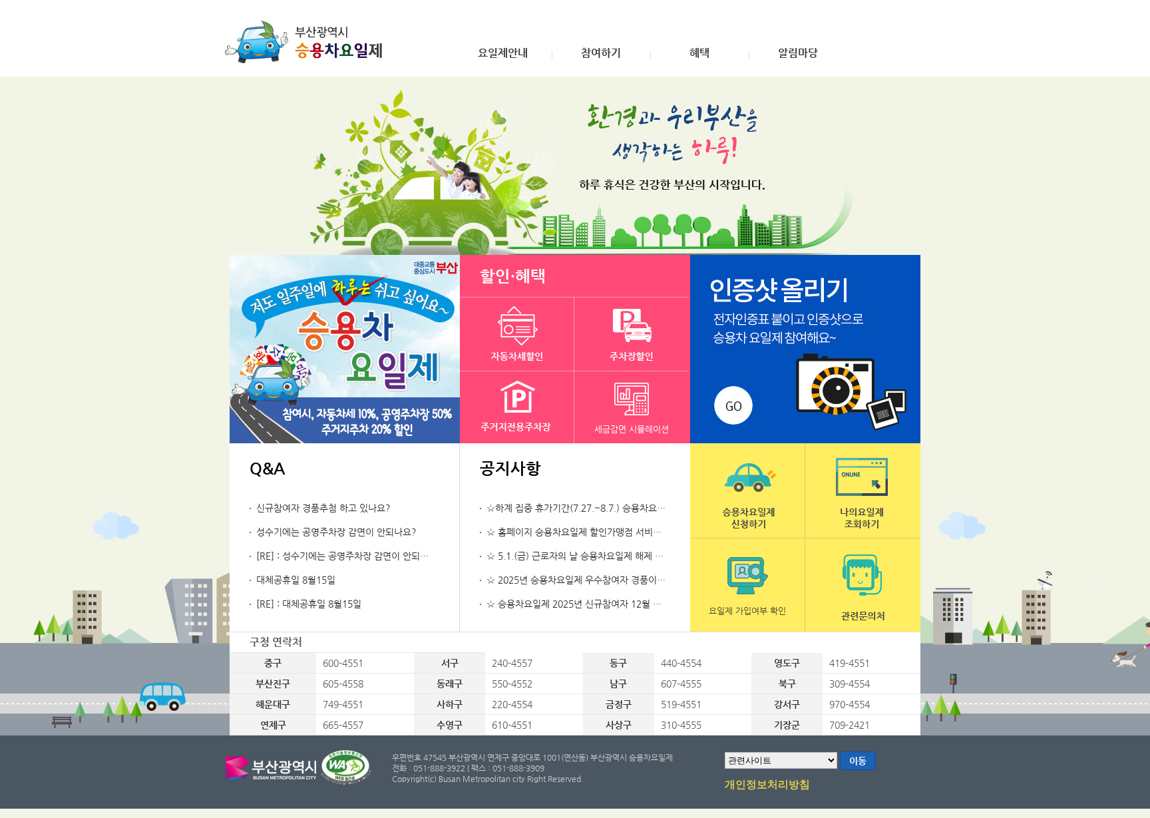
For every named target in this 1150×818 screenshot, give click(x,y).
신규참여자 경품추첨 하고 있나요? (323, 508)
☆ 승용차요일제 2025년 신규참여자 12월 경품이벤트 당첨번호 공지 (619, 603)
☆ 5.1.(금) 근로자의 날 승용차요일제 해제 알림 (579, 555)
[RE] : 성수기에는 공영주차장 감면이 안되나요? (349, 555)
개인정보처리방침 (767, 785)
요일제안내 (503, 53)
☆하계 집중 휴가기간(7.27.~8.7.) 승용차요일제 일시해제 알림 (608, 508)
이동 (857, 760)
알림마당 (798, 53)
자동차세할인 (517, 334)
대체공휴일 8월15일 (295, 579)
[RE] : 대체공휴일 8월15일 (308, 603)
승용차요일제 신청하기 (747, 490)
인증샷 (805, 349)
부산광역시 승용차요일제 (307, 42)
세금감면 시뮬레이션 (631, 429)
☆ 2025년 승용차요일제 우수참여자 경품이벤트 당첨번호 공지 (608, 579)
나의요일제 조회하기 (862, 490)
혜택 (699, 53)
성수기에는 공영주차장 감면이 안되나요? (336, 531)
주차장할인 (631, 334)
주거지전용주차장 (517, 408)
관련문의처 (862, 585)
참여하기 (601, 53)
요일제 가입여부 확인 (747, 611)
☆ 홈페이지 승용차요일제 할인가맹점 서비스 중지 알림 (593, 531)
